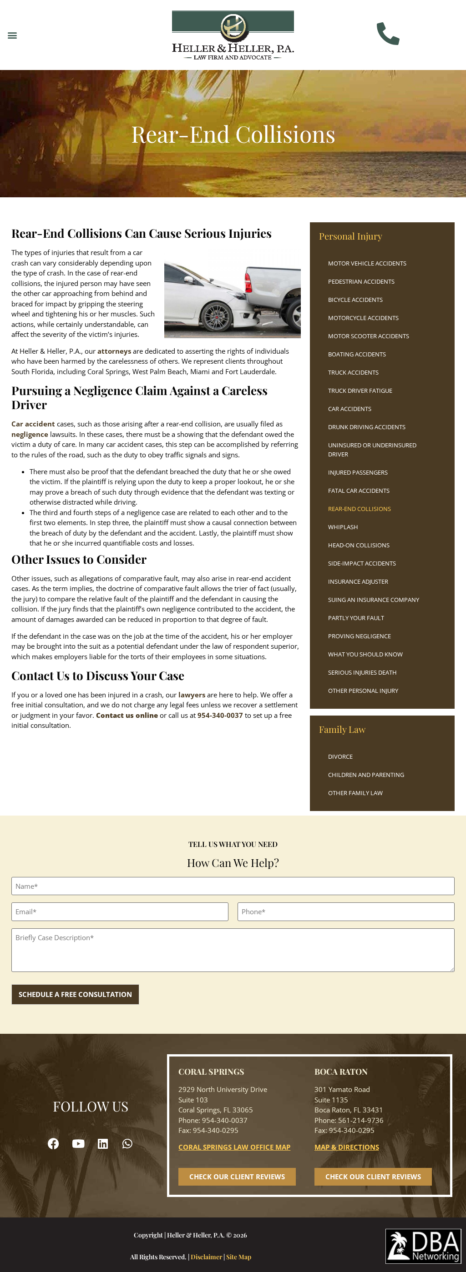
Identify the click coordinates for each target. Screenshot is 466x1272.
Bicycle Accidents (355, 299)
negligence (29, 434)
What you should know (365, 654)
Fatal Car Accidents (359, 490)
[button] (12, 34)
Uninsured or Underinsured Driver (372, 449)
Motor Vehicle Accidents (367, 263)
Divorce (340, 756)
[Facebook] (53, 1143)
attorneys (114, 351)
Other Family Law (355, 793)
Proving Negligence (359, 636)
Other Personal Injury (363, 690)
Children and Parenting (366, 775)
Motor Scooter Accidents (368, 336)
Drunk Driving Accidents (366, 427)
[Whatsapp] (127, 1143)
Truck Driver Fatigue (360, 390)
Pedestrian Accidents (361, 281)
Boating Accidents (357, 354)
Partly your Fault (356, 618)
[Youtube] (78, 1143)
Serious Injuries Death (362, 672)
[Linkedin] (102, 1143)
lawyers (191, 694)
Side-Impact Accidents (362, 563)
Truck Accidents (353, 372)
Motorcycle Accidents (363, 318)
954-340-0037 (220, 715)
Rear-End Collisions (359, 509)
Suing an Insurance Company (373, 600)
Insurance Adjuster (358, 581)
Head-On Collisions (359, 545)
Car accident (33, 423)
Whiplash (343, 527)
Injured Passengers (358, 472)
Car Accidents (349, 409)
